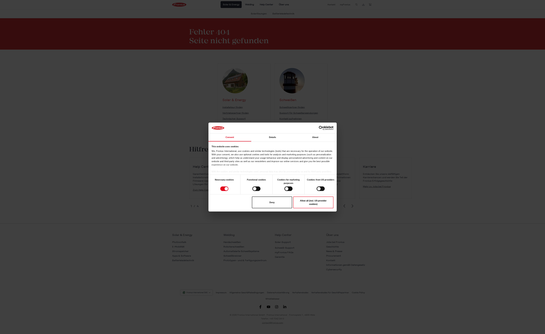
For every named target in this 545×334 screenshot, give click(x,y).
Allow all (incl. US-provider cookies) (313, 202)
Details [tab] (272, 137)
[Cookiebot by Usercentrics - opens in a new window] (320, 128)
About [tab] (315, 137)
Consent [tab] (230, 137)
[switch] (256, 188)
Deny (272, 202)
